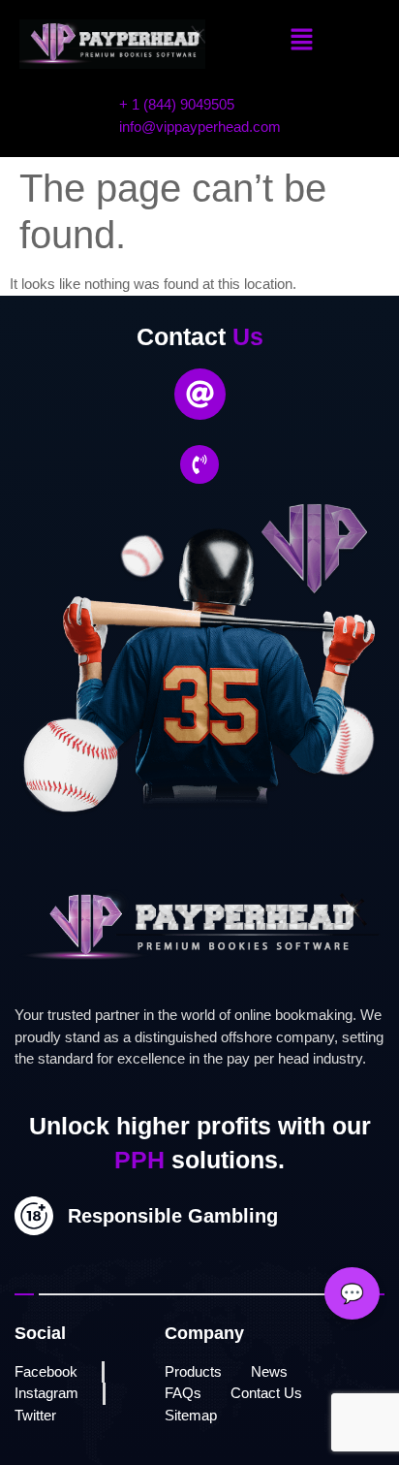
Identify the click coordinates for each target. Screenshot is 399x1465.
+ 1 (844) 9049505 (176, 104)
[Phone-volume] (199, 464)
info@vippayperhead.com (200, 126)
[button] (302, 40)
